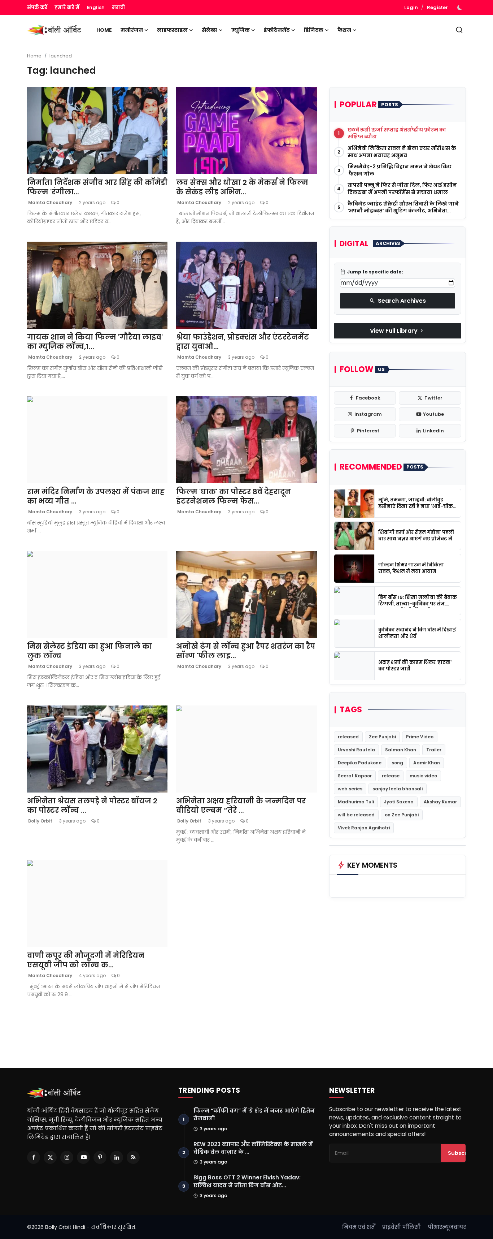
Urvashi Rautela (356, 750)
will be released (356, 815)
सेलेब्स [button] (209, 30)
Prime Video (419, 737)
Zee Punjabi (382, 737)
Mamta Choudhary (49, 202)
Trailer (433, 750)
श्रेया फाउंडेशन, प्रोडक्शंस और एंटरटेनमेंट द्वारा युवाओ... (242, 341)
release (391, 776)
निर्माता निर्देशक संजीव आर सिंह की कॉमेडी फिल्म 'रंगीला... (97, 187)
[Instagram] (66, 1157)
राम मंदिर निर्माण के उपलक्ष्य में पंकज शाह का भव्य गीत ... (96, 496)
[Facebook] (33, 1157)
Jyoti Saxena (399, 802)
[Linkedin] (116, 1157)
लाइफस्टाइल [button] (172, 30)
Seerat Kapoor (355, 776)
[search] (459, 29)
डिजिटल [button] (313, 30)
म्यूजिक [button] (240, 30)
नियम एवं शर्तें (358, 1227)
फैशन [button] (344, 30)
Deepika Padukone (359, 763)
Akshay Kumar (440, 802)
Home (104, 30)
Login (411, 7)
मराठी (118, 7)
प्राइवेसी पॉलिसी (401, 1227)
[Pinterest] (99, 1157)
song (397, 763)
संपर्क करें (37, 7)
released (348, 737)
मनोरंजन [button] (132, 30)
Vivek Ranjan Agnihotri (364, 828)
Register (437, 7)
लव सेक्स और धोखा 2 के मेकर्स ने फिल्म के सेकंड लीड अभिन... (242, 187)
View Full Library (397, 331)
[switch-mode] (460, 7)
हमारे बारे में (66, 7)
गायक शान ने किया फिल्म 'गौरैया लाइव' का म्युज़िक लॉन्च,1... (95, 341)
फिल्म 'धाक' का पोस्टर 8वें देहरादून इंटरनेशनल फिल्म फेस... (233, 496)
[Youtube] (83, 1157)
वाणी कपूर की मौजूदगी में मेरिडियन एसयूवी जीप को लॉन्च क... (85, 960)
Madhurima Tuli (356, 802)
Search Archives (397, 301)
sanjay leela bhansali (397, 789)
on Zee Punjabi (402, 815)
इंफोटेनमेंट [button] (277, 30)
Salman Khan (400, 750)
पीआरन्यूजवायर (447, 1227)
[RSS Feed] (133, 1157)
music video (423, 776)
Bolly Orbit (39, 821)
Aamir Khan (426, 763)
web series (350, 789)
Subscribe (461, 1153)
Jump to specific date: (371, 272)
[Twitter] (50, 1157)
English (96, 7)
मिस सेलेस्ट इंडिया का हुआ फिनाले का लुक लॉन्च (89, 651)
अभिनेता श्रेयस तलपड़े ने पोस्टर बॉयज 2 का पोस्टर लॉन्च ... (92, 805)
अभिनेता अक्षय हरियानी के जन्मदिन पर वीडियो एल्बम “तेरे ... (241, 805)
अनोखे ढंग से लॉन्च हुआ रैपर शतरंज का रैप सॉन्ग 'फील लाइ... (245, 651)
